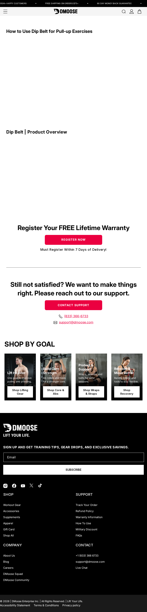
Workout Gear (12, 505)
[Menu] (5, 11)
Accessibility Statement (15, 605)
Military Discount (86, 529)
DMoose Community (16, 580)
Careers (8, 567)
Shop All (8, 535)
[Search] (124, 11)
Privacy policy (71, 605)
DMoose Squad (13, 574)
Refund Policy (85, 511)
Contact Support (73, 305)
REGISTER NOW (73, 239)
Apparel (8, 523)
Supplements (11, 517)
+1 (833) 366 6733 (87, 555)
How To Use (83, 523)
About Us (9, 555)
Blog (6, 561)
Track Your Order (87, 505)
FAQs (79, 535)
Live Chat (81, 567)
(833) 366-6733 (76, 316)
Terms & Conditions (46, 605)
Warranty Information (89, 517)
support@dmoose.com (76, 322)
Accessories (11, 511)
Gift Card (9, 529)
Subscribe (73, 469)
